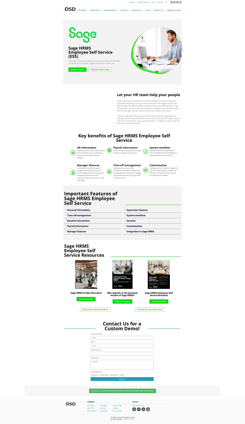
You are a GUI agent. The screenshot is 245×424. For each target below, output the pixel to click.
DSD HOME (90, 405)
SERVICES (103, 408)
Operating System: (96, 372)
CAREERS (116, 408)
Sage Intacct (104, 375)
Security (131, 220)
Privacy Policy (129, 419)
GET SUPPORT (117, 411)
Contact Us (158, 10)
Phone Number (96, 350)
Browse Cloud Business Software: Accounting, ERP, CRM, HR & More (122, 391)
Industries (94, 10)
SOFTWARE (103, 405)
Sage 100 (95, 375)
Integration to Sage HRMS (140, 231)
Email (92, 342)
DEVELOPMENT (92, 411)
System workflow (136, 215)
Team (147, 10)
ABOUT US (90, 408)
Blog (153, 2)
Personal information (78, 210)
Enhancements (143, 2)
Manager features (76, 231)
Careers (160, 2)
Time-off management (79, 215)
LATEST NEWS (117, 405)
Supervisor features (137, 210)
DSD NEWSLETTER (138, 405)
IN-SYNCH (124, 10)
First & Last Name (96, 334)
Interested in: (95, 358)
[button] (93, 210)
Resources (136, 10)
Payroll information (77, 226)
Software (82, 10)
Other (122, 375)
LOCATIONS (103, 411)
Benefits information (78, 220)
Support (132, 2)
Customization (134, 226)
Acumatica (114, 375)
